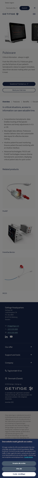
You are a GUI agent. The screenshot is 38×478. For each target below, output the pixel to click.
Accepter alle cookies (19, 463)
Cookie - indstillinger (19, 474)
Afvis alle (19, 469)
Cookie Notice (28, 457)
